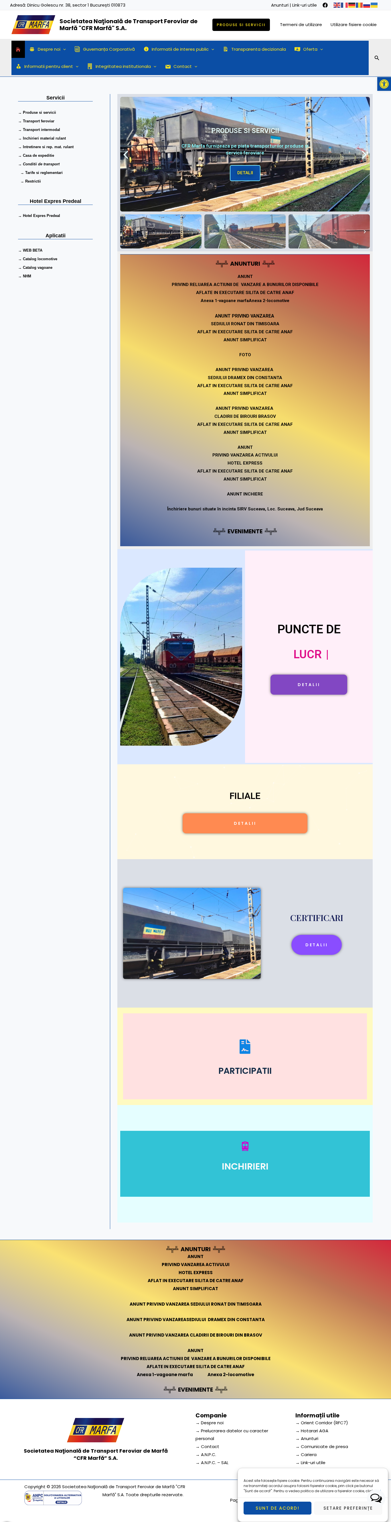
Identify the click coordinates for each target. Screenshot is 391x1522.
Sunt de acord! (277, 1508)
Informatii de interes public (180, 49)
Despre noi (49, 49)
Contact (182, 66)
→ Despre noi (210, 1423)
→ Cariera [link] (306, 1455)
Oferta (310, 49)
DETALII (245, 169)
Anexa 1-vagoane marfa (225, 300)
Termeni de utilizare (301, 24)
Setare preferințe (348, 1508)
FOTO (245, 354)
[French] (344, 5)
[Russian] (367, 5)
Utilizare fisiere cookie (354, 24)
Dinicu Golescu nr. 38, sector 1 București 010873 (76, 5)
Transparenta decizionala (258, 49)
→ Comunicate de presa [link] (321, 1446)
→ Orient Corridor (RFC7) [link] (321, 1423)
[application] (63, 49)
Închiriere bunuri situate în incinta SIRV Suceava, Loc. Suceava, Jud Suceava (245, 509)
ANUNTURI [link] (245, 264)
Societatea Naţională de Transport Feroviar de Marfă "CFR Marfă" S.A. (129, 24)
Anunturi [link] (280, 5)
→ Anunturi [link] (306, 1438)
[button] (384, 84)
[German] (352, 5)
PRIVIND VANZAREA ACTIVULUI (245, 455)
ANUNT (245, 447)
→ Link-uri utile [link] (310, 1463)
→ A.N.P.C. (206, 1455)
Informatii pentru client (48, 66)
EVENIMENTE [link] (245, 531)
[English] (337, 5)
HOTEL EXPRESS (245, 463)
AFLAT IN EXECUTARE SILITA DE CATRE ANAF (245, 331)
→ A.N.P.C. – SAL (212, 1463)
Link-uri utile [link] (304, 5)
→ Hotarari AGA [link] (311, 1431)
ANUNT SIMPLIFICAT (245, 339)
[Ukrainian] (374, 5)
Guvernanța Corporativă (109, 49)
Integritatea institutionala (123, 66)
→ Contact (207, 1446)
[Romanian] (359, 5)
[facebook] (325, 5)
